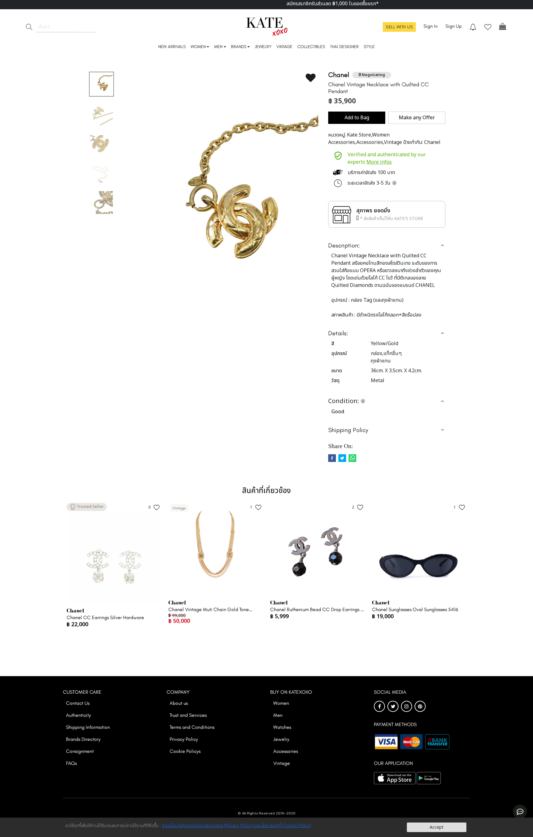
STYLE (369, 46)
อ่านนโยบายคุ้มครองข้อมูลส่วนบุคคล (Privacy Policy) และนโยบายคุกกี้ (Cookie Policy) (236, 826)
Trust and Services (188, 715)
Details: (338, 333)
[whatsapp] (352, 458)
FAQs (71, 763)
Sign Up (453, 26)
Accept (437, 827)
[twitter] (342, 458)
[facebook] (332, 458)
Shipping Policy (348, 430)
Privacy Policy (184, 739)
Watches (282, 727)
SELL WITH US (399, 27)
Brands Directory (83, 739)
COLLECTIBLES (311, 46)
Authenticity (78, 715)
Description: (344, 245)
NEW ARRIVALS (172, 46)
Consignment (80, 751)
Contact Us (77, 703)
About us (179, 703)
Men (278, 715)
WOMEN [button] (198, 46)
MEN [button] (218, 46)
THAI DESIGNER (344, 46)
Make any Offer (417, 117)
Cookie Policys (185, 751)
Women (281, 703)
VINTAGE (284, 46)
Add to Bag (357, 117)
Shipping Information (88, 727)
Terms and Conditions (192, 727)
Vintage (281, 763)
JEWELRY (263, 46)
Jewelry (281, 739)
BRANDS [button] (238, 46)
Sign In (431, 26)
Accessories (285, 751)
